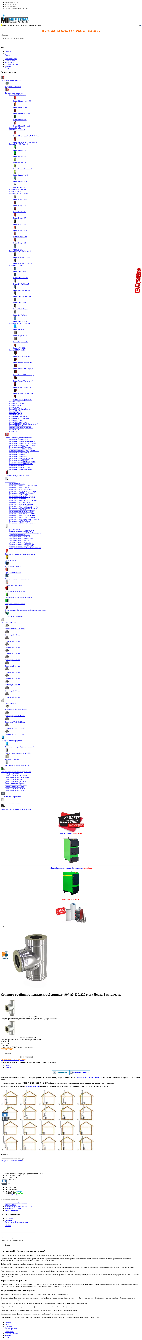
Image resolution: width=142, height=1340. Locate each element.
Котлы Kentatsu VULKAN (22, 263)
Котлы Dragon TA (19, 205)
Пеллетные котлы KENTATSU (20, 439)
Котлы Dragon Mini (20, 199)
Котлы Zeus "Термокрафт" (22, 400)
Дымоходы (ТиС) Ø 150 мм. (15, 728)
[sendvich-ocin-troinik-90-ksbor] (10, 1017)
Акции (7, 55)
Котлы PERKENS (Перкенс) (19, 416)
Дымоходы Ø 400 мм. (12, 697)
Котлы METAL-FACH (17, 130)
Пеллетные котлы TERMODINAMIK (22, 462)
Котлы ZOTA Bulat (20, 315)
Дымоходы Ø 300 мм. (12, 685)
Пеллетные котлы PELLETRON (20, 469)
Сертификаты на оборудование (16, 1203)
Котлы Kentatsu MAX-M (21, 257)
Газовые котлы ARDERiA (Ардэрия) (22, 510)
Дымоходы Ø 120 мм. (12, 641)
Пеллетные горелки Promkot (15, 783)
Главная (8, 51)
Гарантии (8, 1220)
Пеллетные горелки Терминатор (16, 775)
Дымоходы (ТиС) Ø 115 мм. (15, 716)
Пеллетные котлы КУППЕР (19, 460)
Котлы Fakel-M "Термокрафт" (23, 375)
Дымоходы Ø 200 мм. (12, 672)
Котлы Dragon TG (19, 249)
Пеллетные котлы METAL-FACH (21, 458)
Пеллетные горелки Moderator (15, 790)
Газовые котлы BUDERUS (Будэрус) (22, 497)
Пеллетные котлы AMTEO (18, 456)
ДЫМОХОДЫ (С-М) (8, 622)
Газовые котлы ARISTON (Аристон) (22, 513)
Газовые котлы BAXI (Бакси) (19, 487)
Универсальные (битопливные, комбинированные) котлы (25, 610)
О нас (7, 68)
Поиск (7, 1224)
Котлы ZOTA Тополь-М (21, 290)
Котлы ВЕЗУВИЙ (15, 415)
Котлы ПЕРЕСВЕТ (16, 405)
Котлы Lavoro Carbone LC (22, 169)
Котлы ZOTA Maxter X (21, 284)
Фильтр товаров (10, 1205)
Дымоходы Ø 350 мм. (12, 691)
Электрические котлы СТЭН (19, 535)
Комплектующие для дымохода (16, 709)
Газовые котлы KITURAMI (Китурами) (23, 500)
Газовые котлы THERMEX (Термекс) (22, 523)
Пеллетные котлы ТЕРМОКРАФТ (21, 464)
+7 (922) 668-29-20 (11, 4)
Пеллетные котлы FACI (17, 454)
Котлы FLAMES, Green (17, 95)
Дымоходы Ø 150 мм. (12, 653)
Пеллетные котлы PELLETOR (20, 452)
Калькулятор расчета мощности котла (18, 1206)
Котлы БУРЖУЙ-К (15, 420)
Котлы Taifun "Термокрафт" (23, 381)
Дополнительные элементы (15, 629)
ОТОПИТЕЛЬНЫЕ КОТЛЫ (11, 80)
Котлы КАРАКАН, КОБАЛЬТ (20, 323)
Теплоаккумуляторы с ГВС (14, 759)
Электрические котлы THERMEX (21, 538)
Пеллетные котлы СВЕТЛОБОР (20, 467)
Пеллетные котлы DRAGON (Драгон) (22, 443)
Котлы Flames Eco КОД (21, 113)
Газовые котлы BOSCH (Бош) (19, 495)
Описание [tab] (8, 1066)
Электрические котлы (12, 529)
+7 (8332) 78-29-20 (11, 6)
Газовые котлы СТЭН (17, 484)
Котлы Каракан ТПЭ (20, 336)
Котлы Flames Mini (20, 120)
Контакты (8, 57)
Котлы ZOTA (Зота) (16, 265)
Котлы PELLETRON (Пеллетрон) (21, 428)
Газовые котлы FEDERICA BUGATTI (22, 502)
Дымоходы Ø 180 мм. (12, 666)
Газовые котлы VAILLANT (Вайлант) (22, 517)
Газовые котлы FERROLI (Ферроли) (22, 493)
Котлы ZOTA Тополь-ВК (22, 296)
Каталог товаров (11, 59)
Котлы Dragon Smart (20, 230)
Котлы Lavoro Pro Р (20, 181)
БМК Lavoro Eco (19, 187)
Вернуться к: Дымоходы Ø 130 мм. (13, 1161)
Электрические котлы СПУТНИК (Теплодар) (25, 548)
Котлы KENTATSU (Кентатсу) (20, 251)
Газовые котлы (10, 482)
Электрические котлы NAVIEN (20, 542)
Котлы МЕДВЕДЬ (15, 413)
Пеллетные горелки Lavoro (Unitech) (18, 777)
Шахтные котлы (10, 560)
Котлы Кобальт (18, 329)
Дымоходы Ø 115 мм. (12, 635)
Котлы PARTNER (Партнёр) (19, 418)
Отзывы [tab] (8, 1067)
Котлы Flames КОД (20, 107)
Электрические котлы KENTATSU (21, 531)
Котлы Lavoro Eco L (20, 163)
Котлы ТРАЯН (14, 407)
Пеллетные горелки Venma (14, 787)
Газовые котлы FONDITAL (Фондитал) (23, 491)
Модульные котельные (13, 87)
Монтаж (8, 66)
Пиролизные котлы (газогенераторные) (19, 597)
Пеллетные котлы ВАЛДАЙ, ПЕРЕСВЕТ (24, 451)
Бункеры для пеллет (12, 774)
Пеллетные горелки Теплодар (15, 781)
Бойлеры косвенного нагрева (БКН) (17, 753)
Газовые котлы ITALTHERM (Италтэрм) (23, 508)
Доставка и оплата (11, 64)
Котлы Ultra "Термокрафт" (22, 387)
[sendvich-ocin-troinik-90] (10, 1038)
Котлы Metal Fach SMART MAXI (25, 142)
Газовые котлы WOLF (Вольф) (20, 521)
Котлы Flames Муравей (21, 126)
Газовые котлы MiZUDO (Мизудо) (21, 512)
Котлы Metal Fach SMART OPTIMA (26, 136)
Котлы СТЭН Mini (19, 348)
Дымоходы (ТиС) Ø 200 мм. (15, 734)
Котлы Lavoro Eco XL (21, 156)
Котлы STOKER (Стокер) (18, 422)
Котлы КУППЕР (15, 401)
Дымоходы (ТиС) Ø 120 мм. (15, 722)
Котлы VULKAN (15, 191)
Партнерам (9, 1218)
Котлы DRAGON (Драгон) (18, 193)
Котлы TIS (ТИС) (15, 128)
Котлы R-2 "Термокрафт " (22, 356)
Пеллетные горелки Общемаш (16, 785)
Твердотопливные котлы (14, 93)
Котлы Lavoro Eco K (20, 175)
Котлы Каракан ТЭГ (20, 342)
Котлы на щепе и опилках (14, 616)
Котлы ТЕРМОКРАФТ (17, 350)
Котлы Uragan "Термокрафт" (23, 393)
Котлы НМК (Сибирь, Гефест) (19, 409)
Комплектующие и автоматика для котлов (16, 809)
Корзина (8, 1226)
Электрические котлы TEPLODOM (21, 544)
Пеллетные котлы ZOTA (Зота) (20, 447)
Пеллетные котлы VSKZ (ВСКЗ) (20, 449)
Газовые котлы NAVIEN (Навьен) (21, 489)
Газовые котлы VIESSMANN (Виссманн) (24, 519)
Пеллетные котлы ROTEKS (19, 466)
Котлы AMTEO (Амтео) (17, 189)
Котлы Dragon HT (19, 243)
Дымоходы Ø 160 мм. (12, 660)
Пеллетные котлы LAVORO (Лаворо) (22, 445)
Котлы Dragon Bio (19, 224)
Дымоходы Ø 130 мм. (12, 647)
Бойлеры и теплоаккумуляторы (12, 741)
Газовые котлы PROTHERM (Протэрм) (23, 515)
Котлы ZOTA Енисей (20, 278)
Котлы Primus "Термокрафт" (23, 368)
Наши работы (10, 60)
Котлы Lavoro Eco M (20, 150)
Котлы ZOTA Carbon (20, 321)
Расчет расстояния (11, 1210)
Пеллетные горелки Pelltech (15, 788)
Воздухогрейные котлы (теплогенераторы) (20, 554)
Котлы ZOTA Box (19, 271)
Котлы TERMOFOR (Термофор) (20, 426)
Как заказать (9, 62)
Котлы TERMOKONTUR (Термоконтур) (23, 424)
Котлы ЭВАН (14, 429)
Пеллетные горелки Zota (13, 779)
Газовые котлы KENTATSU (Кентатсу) (23, 485)
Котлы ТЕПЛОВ (15, 411)
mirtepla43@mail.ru (11, 2)
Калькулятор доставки (13, 1208)
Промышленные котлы (13, 573)
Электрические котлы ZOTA (19, 540)
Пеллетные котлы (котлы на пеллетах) (18, 438)
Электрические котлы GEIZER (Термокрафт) (25, 533)
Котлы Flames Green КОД (22, 101)
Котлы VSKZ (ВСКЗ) (16, 403)
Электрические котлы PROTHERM (21, 546)
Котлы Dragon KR (19, 212)
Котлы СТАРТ (14, 431)
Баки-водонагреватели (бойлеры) (17, 765)
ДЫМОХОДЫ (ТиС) (8, 703)
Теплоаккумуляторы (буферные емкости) (19, 747)
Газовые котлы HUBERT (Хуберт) (21, 504)
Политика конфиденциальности (16, 1222)
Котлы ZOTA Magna (20, 309)
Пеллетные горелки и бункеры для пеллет (16, 772)
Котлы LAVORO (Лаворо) (18, 144)
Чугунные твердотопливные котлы (17, 475)
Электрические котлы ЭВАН (19, 536)
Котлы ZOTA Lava (19, 303)
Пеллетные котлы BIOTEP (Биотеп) (22, 441)
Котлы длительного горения (15, 591)
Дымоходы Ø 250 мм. (12, 678)
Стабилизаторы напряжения (11, 803)
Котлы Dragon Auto (20, 237)
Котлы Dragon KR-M (20, 218)
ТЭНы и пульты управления (11, 797)
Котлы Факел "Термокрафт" (23, 362)
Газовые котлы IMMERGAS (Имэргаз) (22, 506)
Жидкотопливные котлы (13, 585)
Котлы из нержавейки (13, 566)
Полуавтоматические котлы (15, 604)
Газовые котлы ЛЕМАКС (18, 499)
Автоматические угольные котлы (17, 579)
